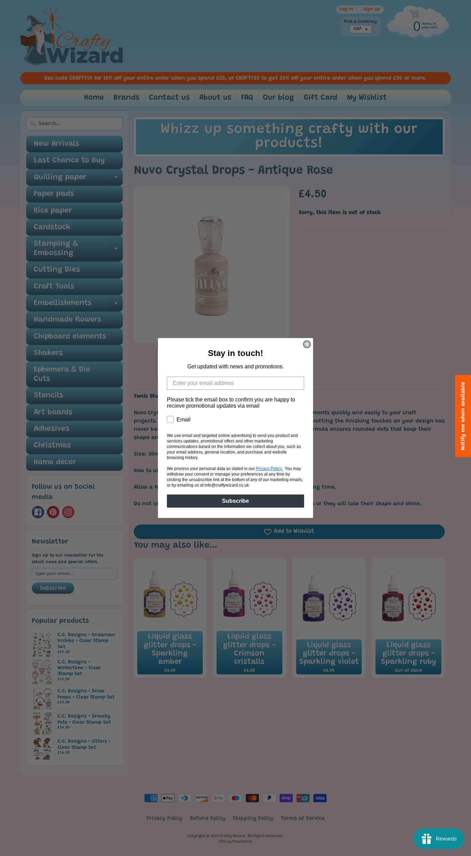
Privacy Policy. (269, 468)
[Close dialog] (306, 344)
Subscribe (235, 501)
